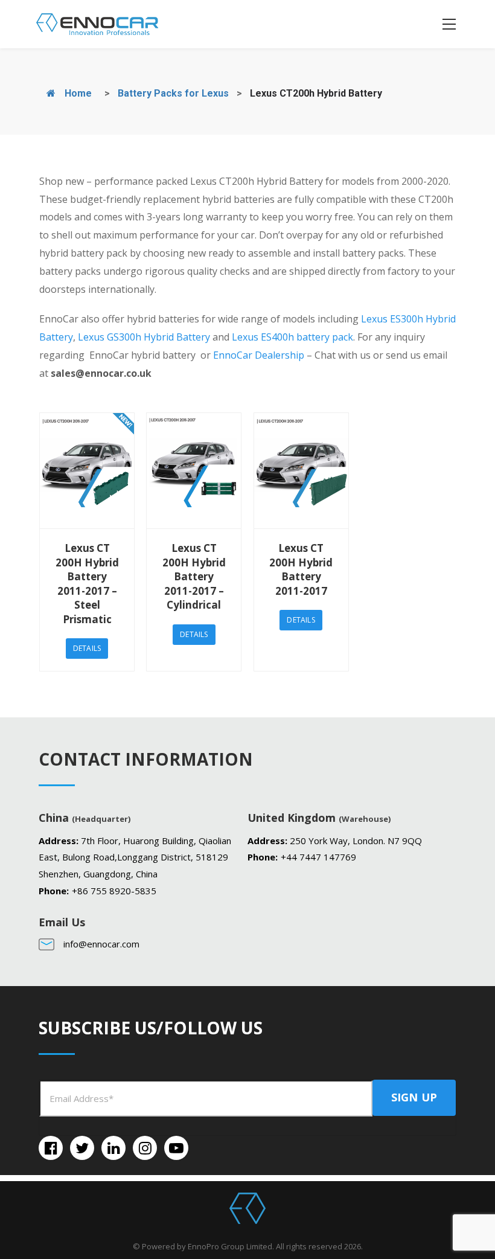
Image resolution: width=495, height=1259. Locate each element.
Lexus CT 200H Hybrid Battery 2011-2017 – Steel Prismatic (87, 583)
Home (77, 93)
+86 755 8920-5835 (114, 891)
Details (87, 648)
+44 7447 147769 (318, 857)
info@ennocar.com (101, 944)
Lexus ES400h (263, 337)
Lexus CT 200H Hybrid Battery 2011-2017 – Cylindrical (194, 576)
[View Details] (87, 470)
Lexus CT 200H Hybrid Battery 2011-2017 (301, 569)
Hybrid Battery (175, 337)
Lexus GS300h (109, 337)
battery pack (323, 337)
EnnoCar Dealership (258, 355)
